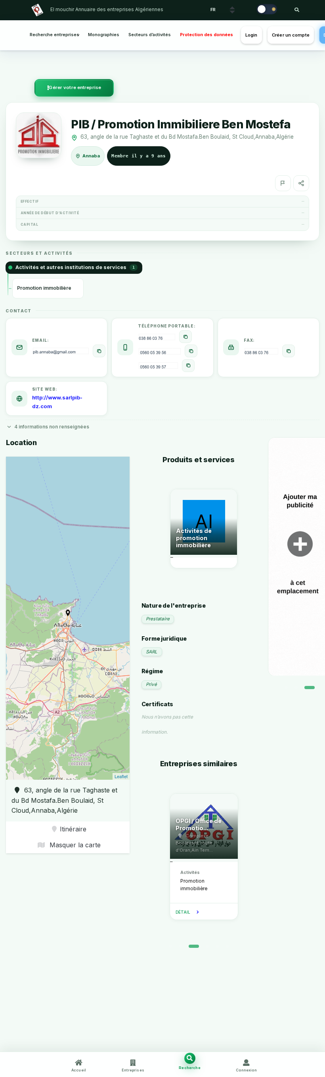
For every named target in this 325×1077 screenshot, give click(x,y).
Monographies (103, 34)
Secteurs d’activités (149, 34)
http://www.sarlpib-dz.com (57, 401)
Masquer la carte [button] (74, 845)
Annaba (91, 156)
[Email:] (99, 351)
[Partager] (301, 183)
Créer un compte (291, 35)
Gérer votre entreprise (75, 87)
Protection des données (206, 34)
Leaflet (121, 776)
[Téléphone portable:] (185, 336)
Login (251, 35)
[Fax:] (288, 351)
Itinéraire (73, 829)
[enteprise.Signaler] (283, 183)
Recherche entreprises (54, 34)
